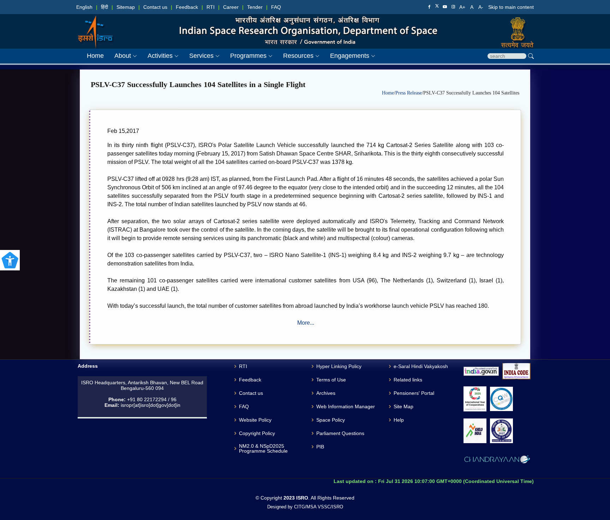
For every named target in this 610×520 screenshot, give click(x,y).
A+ (463, 7)
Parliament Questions (340, 433)
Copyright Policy (257, 433)
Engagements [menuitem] (349, 55)
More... (305, 323)
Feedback (187, 7)
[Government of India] (514, 25)
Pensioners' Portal (414, 393)
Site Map (403, 406)
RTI (211, 7)
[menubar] (225, 56)
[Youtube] (444, 7)
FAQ (276, 7)
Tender (255, 7)
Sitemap (125, 7)
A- (481, 7)
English (84, 7)
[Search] (531, 56)
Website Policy (255, 419)
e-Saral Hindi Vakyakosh (421, 366)
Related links (408, 379)
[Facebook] (429, 7)
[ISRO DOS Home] (95, 25)
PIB (320, 446)
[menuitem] (120, 56)
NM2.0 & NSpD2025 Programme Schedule (263, 448)
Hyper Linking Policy (338, 366)
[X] (437, 6)
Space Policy (330, 419)
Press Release (408, 93)
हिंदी (104, 7)
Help (399, 419)
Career (231, 7)
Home (388, 93)
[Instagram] (453, 7)
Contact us (155, 7)
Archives (325, 393)
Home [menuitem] (95, 55)
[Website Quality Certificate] (501, 399)
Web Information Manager (345, 406)
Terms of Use (331, 379)
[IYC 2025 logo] (475, 398)
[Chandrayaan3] (497, 460)
